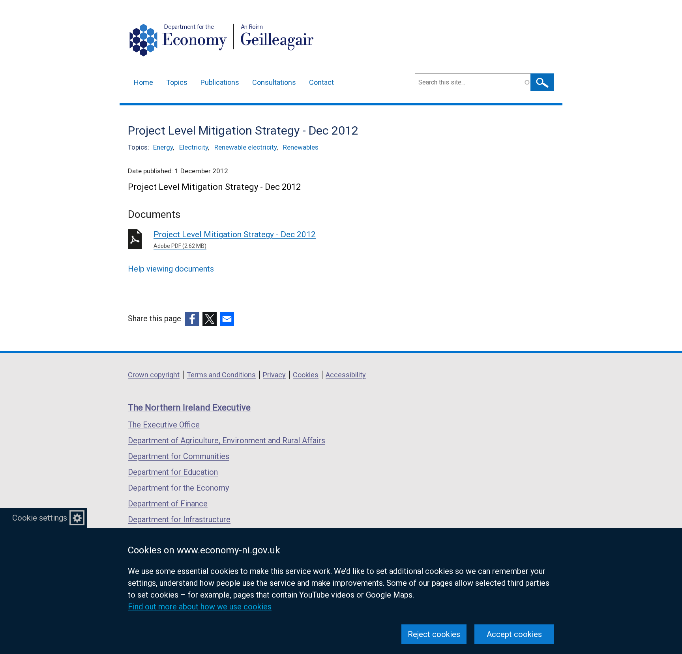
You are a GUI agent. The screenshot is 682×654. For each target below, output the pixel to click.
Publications (219, 82)
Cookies (306, 375)
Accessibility (346, 375)
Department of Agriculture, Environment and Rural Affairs (226, 440)
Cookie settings (39, 518)
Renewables (301, 147)
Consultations (274, 82)
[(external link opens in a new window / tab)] (192, 319)
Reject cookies (434, 634)
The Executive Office (164, 424)
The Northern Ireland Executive (189, 407)
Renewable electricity (245, 147)
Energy (163, 147)
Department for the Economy (178, 488)
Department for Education (173, 472)
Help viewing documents (171, 269)
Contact (321, 82)
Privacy (274, 375)
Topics (176, 82)
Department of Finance (168, 503)
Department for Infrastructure (179, 519)
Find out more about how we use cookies (200, 606)
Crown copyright (154, 375)
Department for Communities (178, 456)
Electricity (193, 147)
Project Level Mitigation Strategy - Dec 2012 (235, 239)
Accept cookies (514, 634)
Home (143, 82)
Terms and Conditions (221, 375)
